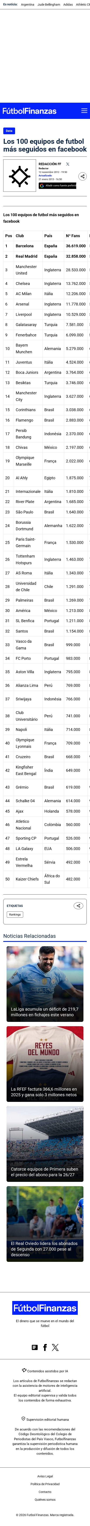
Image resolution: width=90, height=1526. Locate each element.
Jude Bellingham (49, 4)
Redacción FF (50, 164)
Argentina (27, 4)
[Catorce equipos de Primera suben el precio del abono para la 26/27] (45, 1144)
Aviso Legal (45, 1476)
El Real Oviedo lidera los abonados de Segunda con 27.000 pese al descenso (44, 1249)
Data (9, 131)
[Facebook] (45, 1348)
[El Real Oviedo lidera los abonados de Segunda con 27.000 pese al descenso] (45, 1224)
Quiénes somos (45, 1499)
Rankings (15, 914)
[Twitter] (67, 164)
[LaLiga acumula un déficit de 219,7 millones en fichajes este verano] (45, 984)
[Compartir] (82, 176)
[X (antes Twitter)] (55, 1348)
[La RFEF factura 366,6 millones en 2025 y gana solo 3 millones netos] (45, 1064)
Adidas (68, 4)
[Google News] (34, 1348)
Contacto (45, 1492)
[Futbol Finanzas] (29, 111)
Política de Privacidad (45, 1484)
